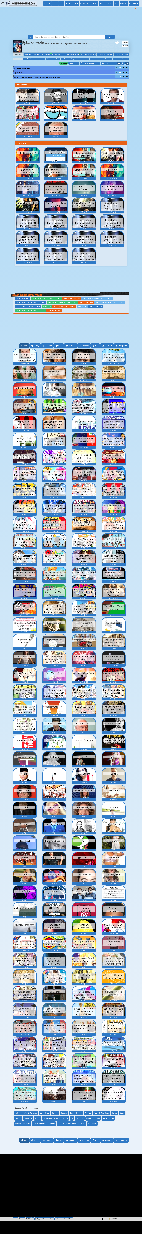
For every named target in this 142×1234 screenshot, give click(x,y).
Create (103, 3)
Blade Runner (46, 54)
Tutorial (64, 63)
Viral (68, 3)
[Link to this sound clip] (123, 67)
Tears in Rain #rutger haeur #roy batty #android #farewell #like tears (37, 77)
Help (111, 3)
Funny (56, 3)
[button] (117, 43)
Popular (76, 3)
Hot (62, 3)
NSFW (107, 345)
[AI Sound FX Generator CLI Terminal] (32, 1218)
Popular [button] (48, 345)
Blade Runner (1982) (73, 54)
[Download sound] (120, 67)
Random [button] (85, 345)
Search (48, 3)
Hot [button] (96, 345)
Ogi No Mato (18, 73)
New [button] (60, 345)
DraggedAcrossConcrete (22, 68)
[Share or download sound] (116, 67)
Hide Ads (124, 3)
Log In (133, 3)
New (96, 3)
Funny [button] (36, 345)
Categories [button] (122, 345)
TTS (90, 3)
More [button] (116, 3)
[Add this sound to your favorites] (127, 67)
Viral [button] (25, 345)
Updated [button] (71, 345)
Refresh (75, 63)
